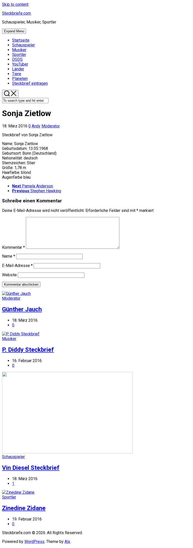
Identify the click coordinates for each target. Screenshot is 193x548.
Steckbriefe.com (16, 13)
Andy (36, 126)
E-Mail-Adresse (17, 265)
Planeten (20, 78)
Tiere (16, 73)
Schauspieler (23, 45)
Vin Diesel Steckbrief (30, 467)
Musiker (19, 49)
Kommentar (13, 247)
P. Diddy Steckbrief (28, 349)
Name (8, 256)
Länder (18, 69)
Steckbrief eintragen (30, 83)
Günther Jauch (22, 309)
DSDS (17, 59)
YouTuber (20, 64)
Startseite (20, 40)
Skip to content (15, 4)
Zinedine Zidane (23, 508)
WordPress (34, 541)
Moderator (50, 126)
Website (9, 274)
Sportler (19, 54)
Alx (67, 541)
